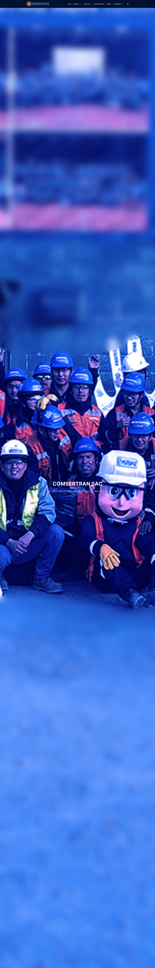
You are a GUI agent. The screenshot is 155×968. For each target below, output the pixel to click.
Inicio (69, 4)
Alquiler (109, 4)
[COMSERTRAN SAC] (37, 4)
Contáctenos (117, 4)
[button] (128, 4)
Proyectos (87, 4)
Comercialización (99, 4)
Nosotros (76, 4)
